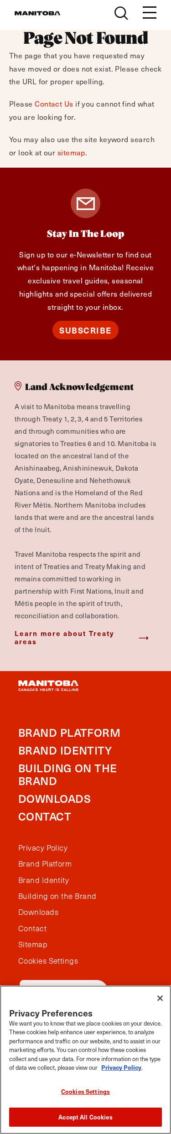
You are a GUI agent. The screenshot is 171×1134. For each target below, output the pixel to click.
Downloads (54, 798)
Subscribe (85, 330)
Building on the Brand (67, 774)
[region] (85, 1059)
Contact (44, 816)
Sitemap (32, 944)
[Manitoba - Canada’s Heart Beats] (37, 13)
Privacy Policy (42, 847)
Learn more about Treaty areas (64, 637)
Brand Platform (69, 732)
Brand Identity (65, 750)
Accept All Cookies (85, 1117)
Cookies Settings (85, 1091)
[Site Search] (121, 13)
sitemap (71, 152)
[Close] (160, 998)
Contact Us (54, 103)
